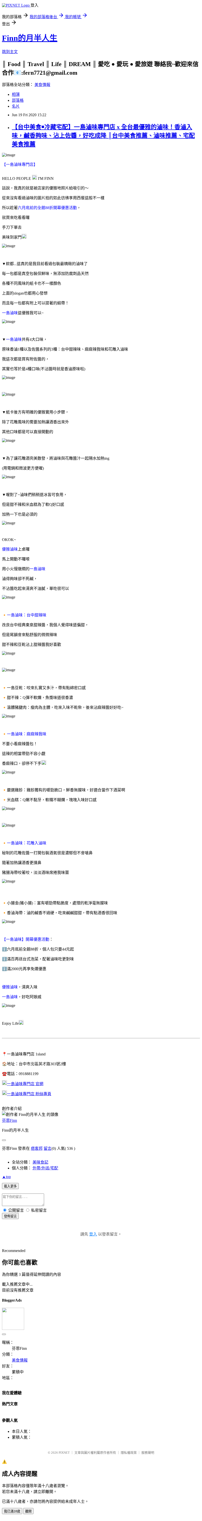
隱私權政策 (129, 1452)
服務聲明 (147, 1452)
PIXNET (64, 1452)
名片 (16, 106)
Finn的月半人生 (29, 38)
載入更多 (10, 1186)
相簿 (16, 94)
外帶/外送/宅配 (45, 1168)
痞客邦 (37, 1148)
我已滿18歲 (12, 1511)
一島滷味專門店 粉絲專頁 (29, 1094)
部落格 (18, 100)
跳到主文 (10, 52)
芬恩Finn (9, 1120)
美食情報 (42, 85)
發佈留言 (10, 1216)
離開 (28, 1511)
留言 (47, 1148)
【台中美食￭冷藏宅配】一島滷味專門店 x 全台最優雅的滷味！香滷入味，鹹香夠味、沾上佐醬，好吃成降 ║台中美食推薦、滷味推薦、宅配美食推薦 (103, 135)
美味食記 (40, 1162)
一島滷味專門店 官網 (25, 1084)
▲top (6, 1177)
